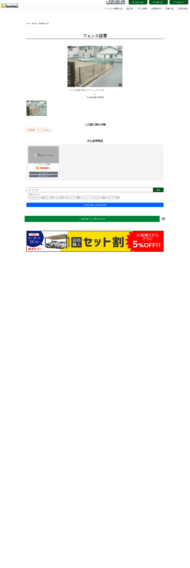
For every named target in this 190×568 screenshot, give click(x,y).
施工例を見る (42, 176)
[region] (95, 69)
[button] (36, 108)
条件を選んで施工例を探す (96, 205)
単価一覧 (159, 2)
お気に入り (180, 2)
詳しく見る (42, 173)
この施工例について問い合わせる (92, 219)
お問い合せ (139, 2)
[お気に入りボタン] (120, 49)
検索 (158, 190)
